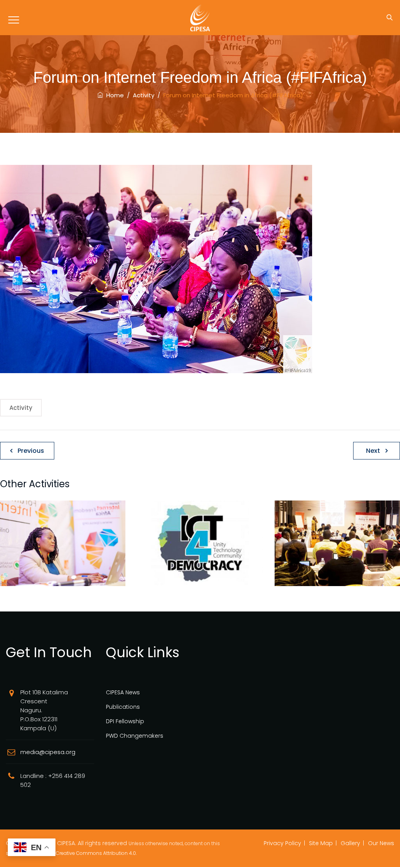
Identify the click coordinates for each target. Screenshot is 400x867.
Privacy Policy (282, 843)
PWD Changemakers (134, 736)
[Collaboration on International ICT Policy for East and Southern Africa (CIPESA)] (200, 17)
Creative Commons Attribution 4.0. (96, 853)
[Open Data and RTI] (63, 552)
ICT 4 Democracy (200, 576)
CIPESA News (123, 692)
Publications (123, 707)
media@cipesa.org (47, 752)
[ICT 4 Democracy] (200, 552)
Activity (20, 408)
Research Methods (337, 576)
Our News (381, 843)
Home (113, 95)
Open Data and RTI (63, 576)
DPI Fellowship (125, 721)
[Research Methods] (337, 552)
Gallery (350, 843)
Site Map (321, 843)
